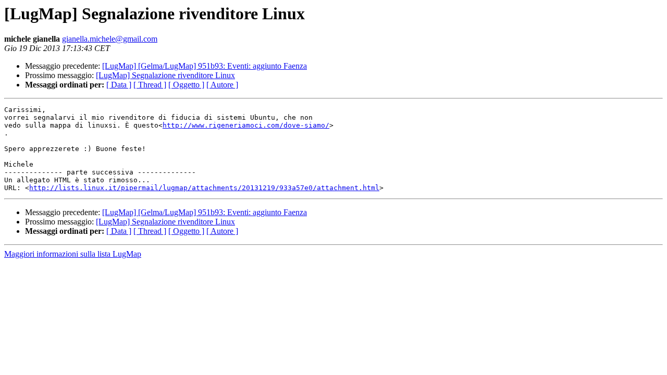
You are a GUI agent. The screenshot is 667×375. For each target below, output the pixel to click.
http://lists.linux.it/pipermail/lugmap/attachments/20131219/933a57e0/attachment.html (204, 188)
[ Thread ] (149, 84)
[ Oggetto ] (186, 84)
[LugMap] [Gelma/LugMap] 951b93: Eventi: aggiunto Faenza (204, 65)
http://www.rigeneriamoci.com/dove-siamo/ (246, 125)
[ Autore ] (222, 84)
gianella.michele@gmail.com (109, 38)
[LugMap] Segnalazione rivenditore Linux (165, 75)
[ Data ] (118, 84)
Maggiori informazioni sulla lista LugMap (72, 253)
